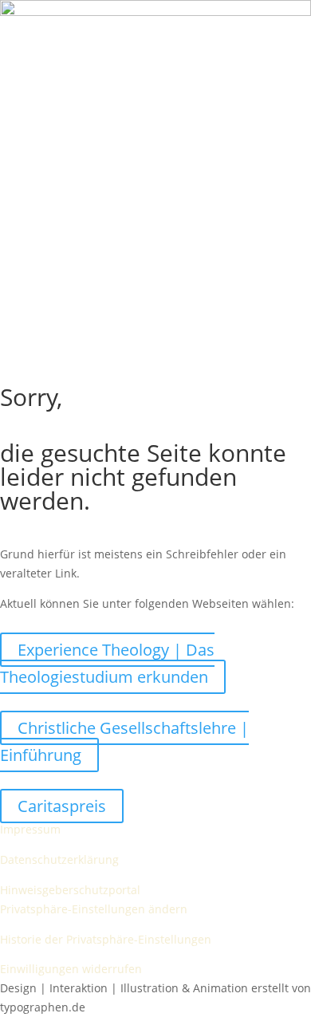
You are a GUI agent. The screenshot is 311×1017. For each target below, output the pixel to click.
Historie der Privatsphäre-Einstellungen (105, 939)
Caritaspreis (62, 806)
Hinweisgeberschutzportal (70, 889)
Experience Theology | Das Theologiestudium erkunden (107, 663)
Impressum (30, 829)
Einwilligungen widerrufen (71, 968)
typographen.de (42, 1007)
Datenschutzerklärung (59, 859)
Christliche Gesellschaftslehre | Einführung (124, 741)
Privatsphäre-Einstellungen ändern (93, 908)
